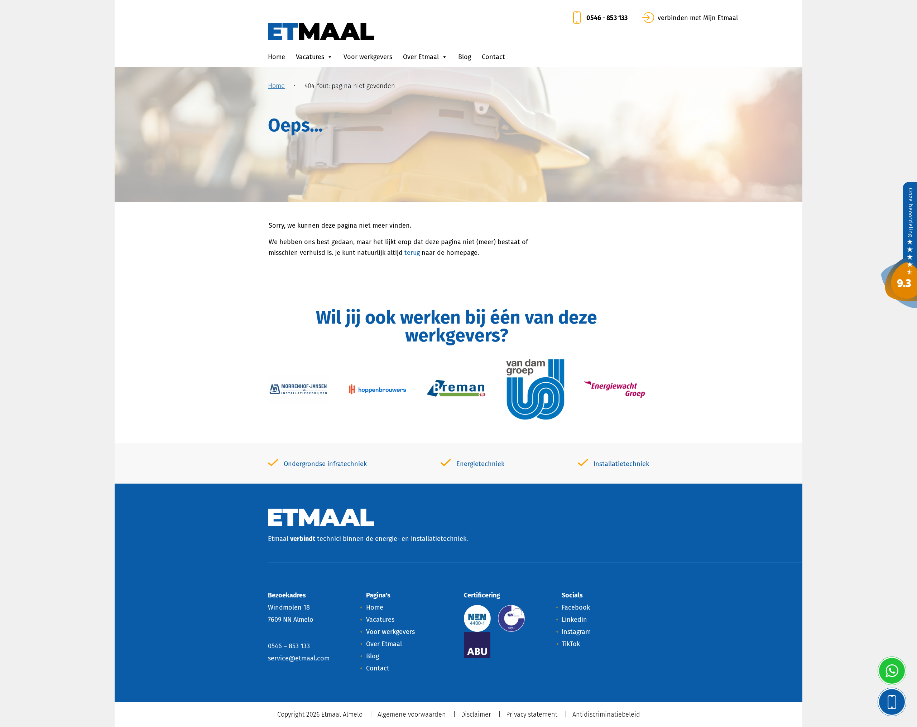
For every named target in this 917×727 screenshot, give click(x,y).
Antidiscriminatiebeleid (606, 714)
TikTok (571, 644)
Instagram (576, 632)
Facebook (576, 607)
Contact (493, 57)
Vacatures (310, 57)
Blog (464, 57)
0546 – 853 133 (289, 646)
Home (276, 57)
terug (412, 253)
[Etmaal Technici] (899, 244)
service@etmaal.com (299, 658)
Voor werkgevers (368, 57)
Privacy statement (531, 714)
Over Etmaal (421, 57)
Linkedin (574, 620)
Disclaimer (476, 714)
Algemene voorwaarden (412, 714)
